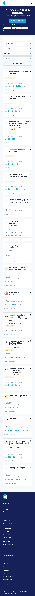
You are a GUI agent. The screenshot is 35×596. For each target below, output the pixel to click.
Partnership (6, 531)
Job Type (7, 48)
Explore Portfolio (7, 579)
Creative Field (8, 43)
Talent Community (8, 550)
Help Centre (6, 563)
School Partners (7, 534)
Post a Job (6, 573)
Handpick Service (8, 582)
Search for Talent (8, 576)
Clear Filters (6, 31)
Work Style (7, 53)
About (4, 512)
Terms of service (6, 593)
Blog (4, 566)
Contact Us (6, 518)
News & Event (7, 520)
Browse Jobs (6, 547)
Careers (5, 515)
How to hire (6, 585)
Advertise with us (8, 537)
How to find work (8, 555)
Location (7, 58)
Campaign (6, 553)
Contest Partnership (9, 523)
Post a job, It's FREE (17, 21)
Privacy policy (14, 593)
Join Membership (8, 544)
